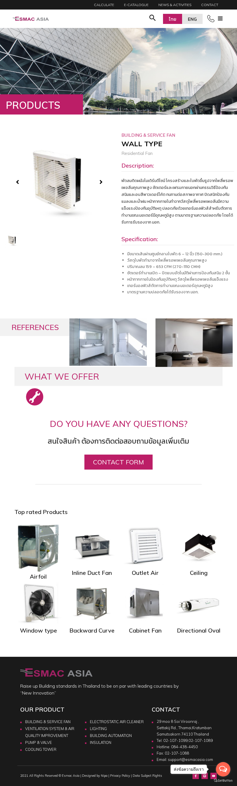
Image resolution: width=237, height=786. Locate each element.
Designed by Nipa (95, 776)
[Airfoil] (38, 547)
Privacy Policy (120, 776)
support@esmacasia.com (190, 759)
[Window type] (38, 603)
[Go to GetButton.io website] (223, 780)
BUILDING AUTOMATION (111, 735)
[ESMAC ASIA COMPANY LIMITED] (31, 19)
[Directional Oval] (199, 603)
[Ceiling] (199, 545)
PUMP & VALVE (38, 742)
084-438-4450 (184, 746)
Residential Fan (137, 153)
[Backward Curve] (92, 603)
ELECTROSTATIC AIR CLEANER (117, 721)
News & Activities (174, 5)
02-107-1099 (175, 740)
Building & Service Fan (148, 135)
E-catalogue (136, 5)
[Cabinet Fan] (145, 603)
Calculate (104, 5)
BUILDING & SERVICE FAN (48, 721)
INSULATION (100, 742)
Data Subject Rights (147, 776)
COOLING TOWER (40, 749)
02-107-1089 (200, 740)
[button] (152, 19)
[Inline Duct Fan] (92, 545)
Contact (209, 5)
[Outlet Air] (145, 545)
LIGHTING (98, 728)
